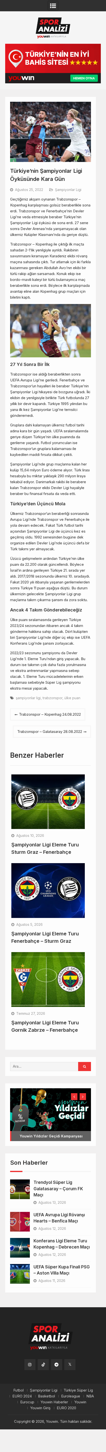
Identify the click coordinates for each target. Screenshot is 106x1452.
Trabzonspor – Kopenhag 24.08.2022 (50, 714)
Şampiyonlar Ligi (68, 190)
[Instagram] (29, 1364)
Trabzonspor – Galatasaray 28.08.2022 (49, 731)
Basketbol (46, 1396)
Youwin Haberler (54, 1402)
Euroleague (70, 1396)
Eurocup (27, 1402)
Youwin (80, 1402)
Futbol (18, 1390)
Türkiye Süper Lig (78, 1390)
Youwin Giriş (40, 1408)
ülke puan (72, 698)
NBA (90, 1396)
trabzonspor (52, 698)
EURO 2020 (66, 1408)
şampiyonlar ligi (28, 698)
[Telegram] (56, 1364)
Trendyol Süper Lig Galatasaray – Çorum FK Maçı (58, 1188)
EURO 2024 (22, 1396)
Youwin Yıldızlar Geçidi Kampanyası (51, 1136)
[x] (69, 1364)
